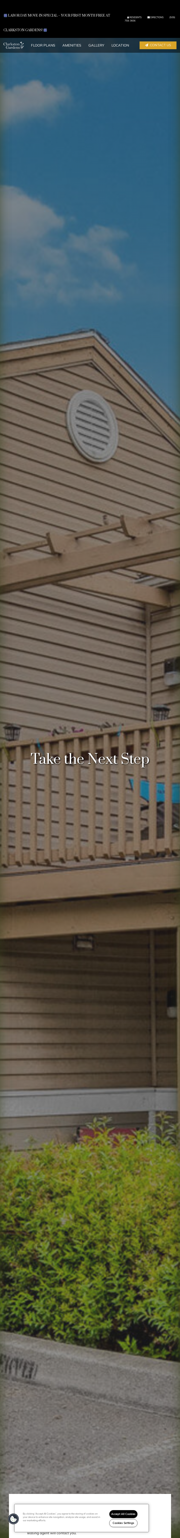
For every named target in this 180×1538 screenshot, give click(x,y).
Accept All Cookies (123, 1514)
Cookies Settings (123, 1523)
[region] (81, 1518)
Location (120, 45)
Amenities (71, 45)
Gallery (96, 45)
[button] (158, 45)
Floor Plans (43, 45)
